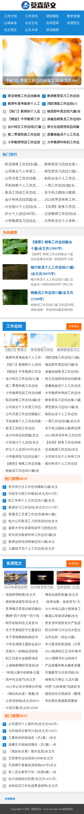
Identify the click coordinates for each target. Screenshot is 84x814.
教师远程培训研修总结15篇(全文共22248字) (31, 542)
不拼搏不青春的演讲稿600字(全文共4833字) (32, 766)
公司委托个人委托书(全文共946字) (33, 724)
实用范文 (73, 23)
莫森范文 (36, 809)
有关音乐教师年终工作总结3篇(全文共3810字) (32, 535)
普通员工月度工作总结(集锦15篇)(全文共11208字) (32, 515)
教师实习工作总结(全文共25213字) (33, 507)
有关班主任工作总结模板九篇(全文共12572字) (33, 487)
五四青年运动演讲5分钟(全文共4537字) (30, 759)
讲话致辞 (52, 30)
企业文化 (31, 23)
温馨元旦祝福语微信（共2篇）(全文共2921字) (32, 745)
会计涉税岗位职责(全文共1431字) (32, 779)
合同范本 (52, 23)
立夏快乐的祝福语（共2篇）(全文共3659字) (32, 738)
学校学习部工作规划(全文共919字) (33, 493)
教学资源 (73, 16)
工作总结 (31, 16)
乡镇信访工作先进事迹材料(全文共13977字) (33, 786)
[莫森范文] (42, 5)
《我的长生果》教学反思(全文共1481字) (31, 752)
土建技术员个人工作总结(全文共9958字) (31, 549)
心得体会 (10, 23)
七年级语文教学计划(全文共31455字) (32, 731)
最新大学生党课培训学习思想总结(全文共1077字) (32, 528)
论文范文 (10, 30)
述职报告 (52, 16)
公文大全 (31, 30)
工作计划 (10, 16)
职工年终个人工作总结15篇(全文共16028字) (31, 501)
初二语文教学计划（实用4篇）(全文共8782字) (32, 772)
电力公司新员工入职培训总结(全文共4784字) (33, 522)
